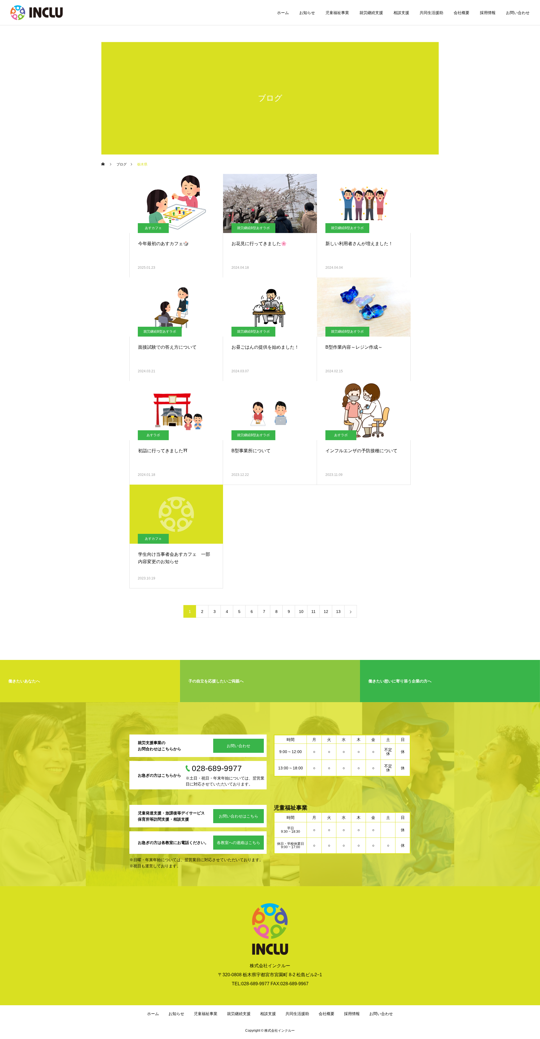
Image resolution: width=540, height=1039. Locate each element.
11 (313, 611)
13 (338, 611)
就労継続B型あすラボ (253, 228)
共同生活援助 (431, 12)
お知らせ (307, 12)
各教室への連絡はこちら (238, 842)
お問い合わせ (518, 12)
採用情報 (488, 12)
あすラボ (153, 435)
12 (326, 611)
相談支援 (401, 12)
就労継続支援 (371, 12)
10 (301, 611)
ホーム (283, 12)
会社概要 (461, 12)
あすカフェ (153, 228)
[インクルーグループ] (36, 12)
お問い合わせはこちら (238, 816)
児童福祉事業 (337, 12)
